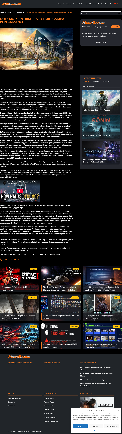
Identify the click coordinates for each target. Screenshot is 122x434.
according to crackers (18, 140)
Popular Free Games (51, 421)
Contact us (11, 402)
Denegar (96, 426)
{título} (95, 430)
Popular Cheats (49, 409)
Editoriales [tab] (106, 82)
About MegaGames (14, 398)
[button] (118, 410)
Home (2, 12)
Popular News (49, 413)
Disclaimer (11, 406)
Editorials (19, 12)
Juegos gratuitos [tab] (89, 86)
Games (10, 12)
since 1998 (115, 27)
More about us (101, 42)
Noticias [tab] (96, 82)
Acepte (80, 426)
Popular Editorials (50, 417)
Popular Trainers (49, 402)
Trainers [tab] (86, 82)
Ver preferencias (112, 426)
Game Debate (5, 151)
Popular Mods (48, 406)
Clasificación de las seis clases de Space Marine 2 (96, 380)
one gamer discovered (62, 214)
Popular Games (49, 398)
